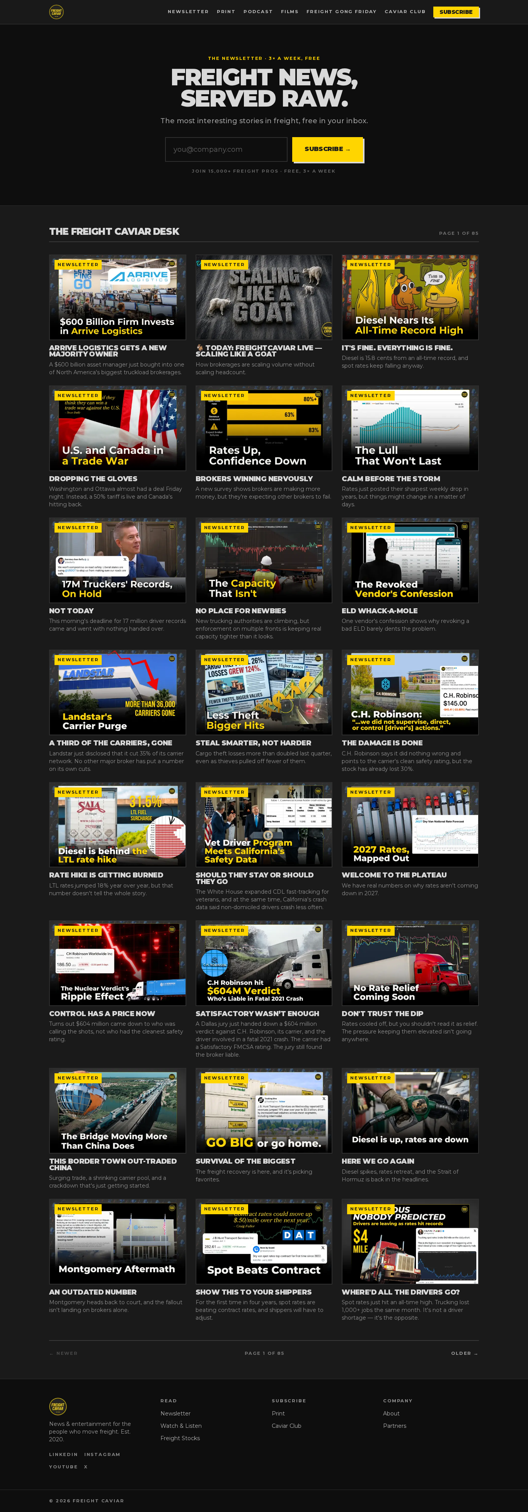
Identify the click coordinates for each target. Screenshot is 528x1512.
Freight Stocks (180, 1438)
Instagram (102, 1454)
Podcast (258, 11)
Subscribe (456, 11)
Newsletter (188, 11)
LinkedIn (63, 1454)
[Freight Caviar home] (56, 12)
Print (226, 11)
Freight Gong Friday (342, 11)
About (391, 1413)
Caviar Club (405, 11)
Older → (465, 1353)
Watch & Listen (181, 1425)
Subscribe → (328, 149)
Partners (394, 1425)
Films (290, 11)
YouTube (63, 1467)
